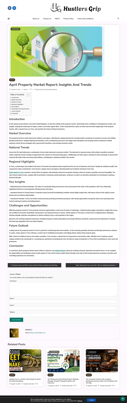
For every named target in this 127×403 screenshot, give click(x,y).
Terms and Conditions (85, 19)
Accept (91, 400)
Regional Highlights (17, 104)
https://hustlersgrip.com (37, 333)
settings (79, 401)
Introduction (15, 97)
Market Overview (16, 100)
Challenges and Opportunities (20, 109)
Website (12, 312)
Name (12, 298)
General (12, 80)
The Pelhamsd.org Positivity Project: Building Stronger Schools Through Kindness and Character (63, 381)
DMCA (57, 19)
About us (36, 19)
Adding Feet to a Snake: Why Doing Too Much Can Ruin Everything (25, 380)
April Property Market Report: (48, 89)
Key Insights (15, 106)
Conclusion (15, 113)
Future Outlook (16, 111)
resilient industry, (60, 250)
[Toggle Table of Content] (27, 94)
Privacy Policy (68, 19)
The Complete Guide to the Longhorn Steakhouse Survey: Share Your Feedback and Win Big (101, 381)
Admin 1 (26, 89)
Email (12, 305)
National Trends (16, 102)
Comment (13, 281)
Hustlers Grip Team (28, 384)
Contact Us (47, 19)
